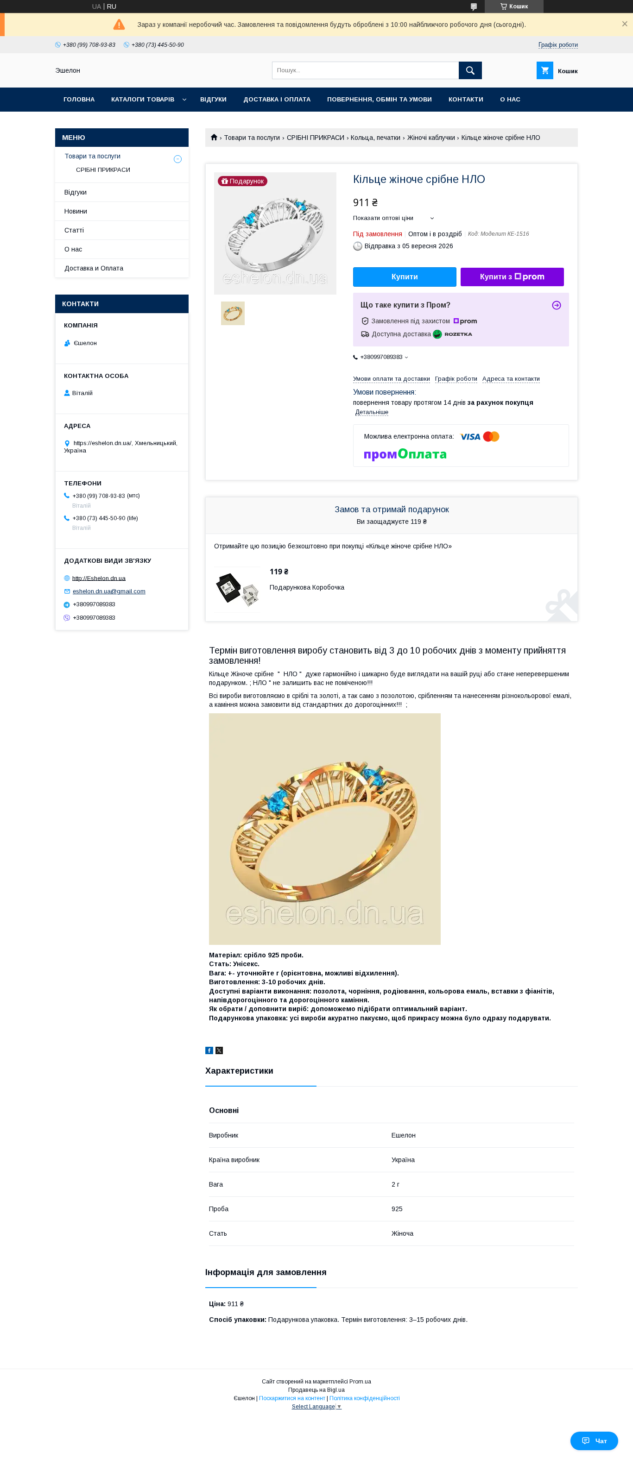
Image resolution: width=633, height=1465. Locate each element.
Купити (405, 277)
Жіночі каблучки (431, 137)
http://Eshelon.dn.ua (99, 577)
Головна (79, 99)
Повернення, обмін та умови (379, 99)
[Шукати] (470, 70)
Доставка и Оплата (93, 268)
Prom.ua (360, 1381)
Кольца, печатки (375, 137)
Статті (74, 230)
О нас (510, 99)
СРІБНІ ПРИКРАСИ (315, 137)
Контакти (466, 99)
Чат (601, 1441)
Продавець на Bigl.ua (316, 1390)
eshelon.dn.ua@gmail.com (109, 591)
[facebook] (209, 1052)
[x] (219, 1052)
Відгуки (213, 99)
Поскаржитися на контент (292, 1398)
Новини (75, 211)
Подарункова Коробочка (307, 587)
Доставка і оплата (276, 99)
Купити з (496, 277)
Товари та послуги (252, 137)
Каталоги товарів (142, 99)
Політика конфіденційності (364, 1398)
